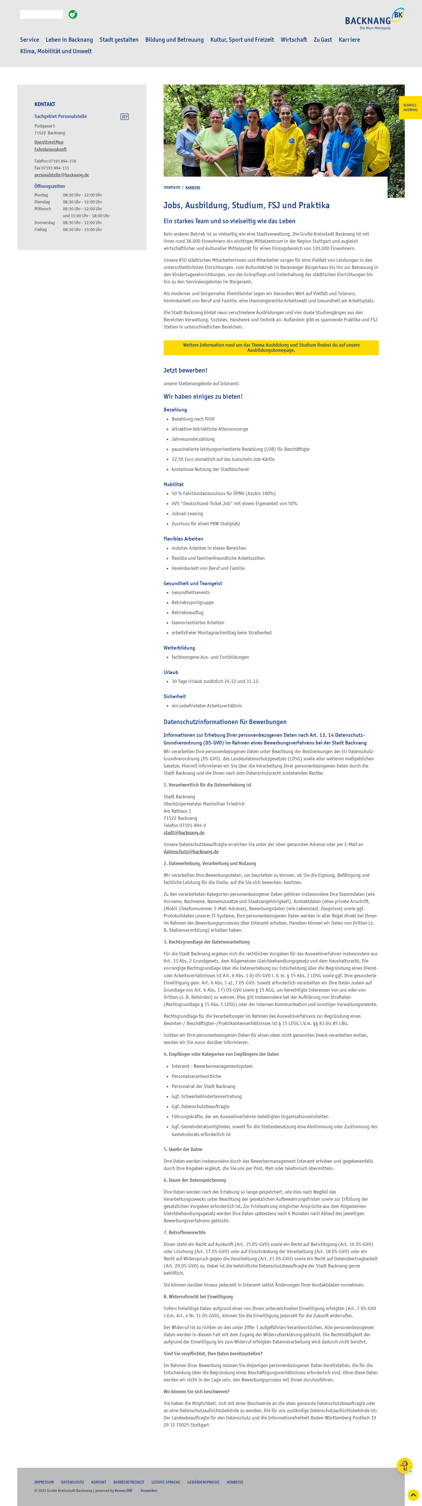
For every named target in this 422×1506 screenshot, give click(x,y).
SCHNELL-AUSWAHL (410, 107)
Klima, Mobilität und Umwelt (56, 51)
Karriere (349, 39)
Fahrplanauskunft (50, 149)
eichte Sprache (166, 1482)
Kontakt (98, 1482)
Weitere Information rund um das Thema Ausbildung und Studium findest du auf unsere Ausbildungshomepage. (271, 347)
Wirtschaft (294, 39)
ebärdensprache (203, 1482)
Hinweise (235, 1482)
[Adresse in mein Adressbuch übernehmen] (124, 117)
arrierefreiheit (128, 1482)
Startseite (172, 187)
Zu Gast (323, 39)
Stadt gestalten (119, 39)
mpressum (44, 1482)
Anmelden (149, 1490)
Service (29, 39)
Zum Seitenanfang (413, 1495)
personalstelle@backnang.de (61, 175)
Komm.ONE (124, 1490)
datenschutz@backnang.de (191, 852)
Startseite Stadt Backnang (375, 22)
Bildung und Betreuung (174, 39)
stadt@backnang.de (184, 833)
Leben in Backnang (69, 39)
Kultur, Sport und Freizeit (242, 39)
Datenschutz (72, 1482)
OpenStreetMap (48, 142)
